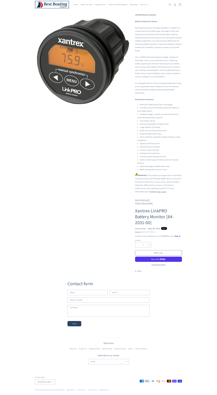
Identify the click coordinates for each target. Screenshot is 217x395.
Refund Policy (107, 349)
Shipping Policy (94, 349)
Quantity (138, 240)
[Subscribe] (126, 361)
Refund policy (71, 390)
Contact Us (83, 349)
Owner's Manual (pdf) (144, 203)
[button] (144, 4)
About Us (73, 349)
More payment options (158, 264)
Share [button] (139, 271)
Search (130, 349)
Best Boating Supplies (46, 390)
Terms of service (92, 390)
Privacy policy (81, 390)
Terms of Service (141, 349)
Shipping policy (104, 390)
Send (74, 324)
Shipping (138, 232)
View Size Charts (120, 349)
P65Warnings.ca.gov (158, 191)
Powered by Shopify (59, 390)
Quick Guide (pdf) (142, 200)
